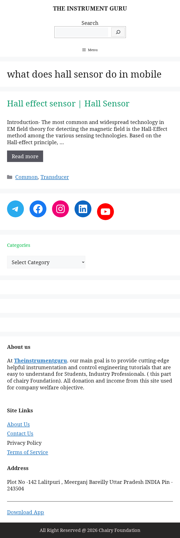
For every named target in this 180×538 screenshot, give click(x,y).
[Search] (118, 32)
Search (90, 22)
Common (26, 176)
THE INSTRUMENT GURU (90, 8)
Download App (25, 511)
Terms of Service (27, 451)
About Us (18, 424)
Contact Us (20, 433)
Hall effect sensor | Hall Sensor (68, 103)
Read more (25, 156)
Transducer (55, 176)
